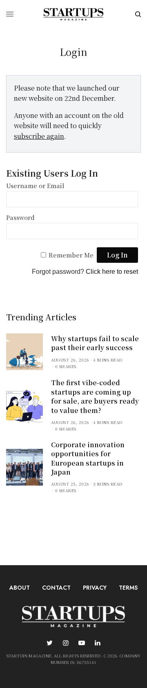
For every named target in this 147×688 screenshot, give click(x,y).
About (19, 588)
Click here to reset (112, 271)
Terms (128, 588)
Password (20, 217)
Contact (56, 588)
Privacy (95, 588)
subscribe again (39, 136)
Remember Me (71, 255)
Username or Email (35, 185)
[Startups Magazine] (73, 14)
